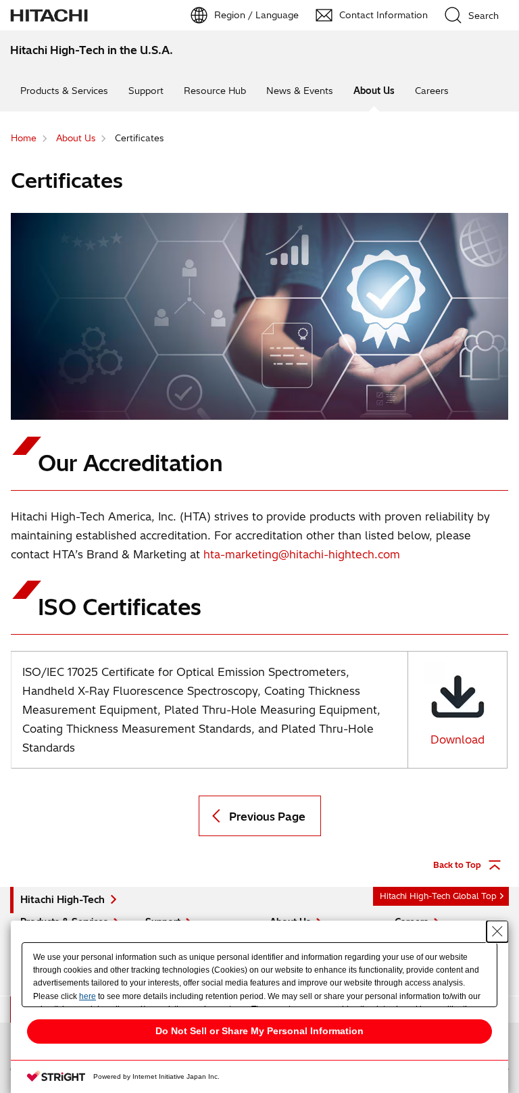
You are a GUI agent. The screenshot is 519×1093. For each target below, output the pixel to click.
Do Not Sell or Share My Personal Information (259, 1030)
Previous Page (267, 816)
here (87, 996)
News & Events (299, 90)
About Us (374, 90)
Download (457, 739)
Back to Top (457, 865)
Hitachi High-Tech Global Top (438, 896)
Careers (432, 90)
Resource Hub (215, 90)
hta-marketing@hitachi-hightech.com (301, 554)
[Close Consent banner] (497, 931)
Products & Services (64, 90)
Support (146, 90)
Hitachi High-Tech (62, 900)
